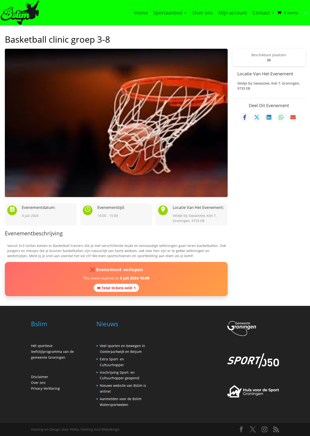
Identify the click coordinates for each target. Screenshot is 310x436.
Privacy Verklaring (45, 388)
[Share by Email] (293, 117)
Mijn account (232, 12)
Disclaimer (39, 376)
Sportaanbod (167, 12)
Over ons (203, 12)
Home (141, 12)
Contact (261, 12)
